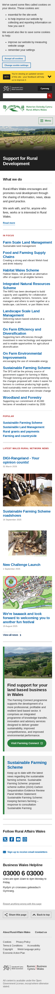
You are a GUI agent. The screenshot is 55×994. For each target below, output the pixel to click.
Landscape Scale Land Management (21, 313)
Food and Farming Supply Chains (24, 255)
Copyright (8, 949)
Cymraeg (45, 88)
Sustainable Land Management (23, 427)
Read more (9, 223)
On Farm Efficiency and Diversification (22, 331)
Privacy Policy (23, 942)
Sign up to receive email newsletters (27, 852)
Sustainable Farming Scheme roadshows (27, 513)
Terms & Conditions (13, 945)
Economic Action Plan (14, 953)
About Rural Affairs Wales (16, 932)
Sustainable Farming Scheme (27, 368)
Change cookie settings (16, 65)
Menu (48, 120)
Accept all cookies (14, 58)
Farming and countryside (20, 436)
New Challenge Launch (21, 565)
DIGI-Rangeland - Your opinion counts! (21, 460)
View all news (10, 634)
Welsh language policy (28, 949)
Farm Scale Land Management (27, 242)
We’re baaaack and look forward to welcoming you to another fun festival (26, 618)
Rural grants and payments (21, 431)
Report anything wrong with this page (22, 904)
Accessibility (33, 945)
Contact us (41, 932)
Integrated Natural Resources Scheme (26, 286)
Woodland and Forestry (22, 397)
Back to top (43, 914)
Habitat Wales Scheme (21, 270)
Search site (49, 95)
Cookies (7, 942)
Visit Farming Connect (25, 743)
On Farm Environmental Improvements (22, 355)
